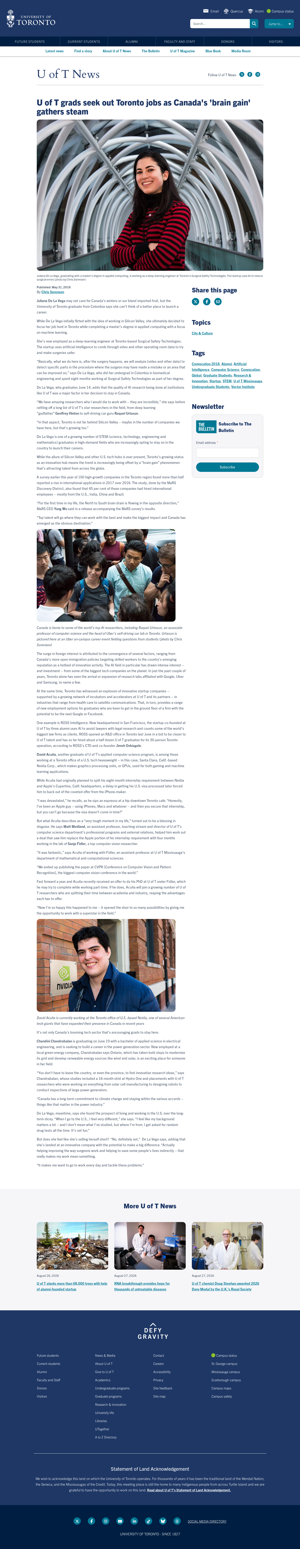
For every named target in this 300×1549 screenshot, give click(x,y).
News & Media (105, 1355)
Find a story (83, 51)
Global (196, 375)
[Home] (31, 18)
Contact (158, 1355)
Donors (227, 41)
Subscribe (227, 467)
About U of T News (117, 51)
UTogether (102, 1429)
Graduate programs (108, 1396)
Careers (158, 1363)
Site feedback (162, 1388)
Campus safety (221, 1396)
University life (104, 1412)
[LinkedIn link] (134, 1521)
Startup (215, 381)
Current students (84, 41)
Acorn (259, 11)
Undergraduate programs (112, 1388)
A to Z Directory (106, 1437)
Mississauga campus (225, 1372)
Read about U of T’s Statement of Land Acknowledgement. (189, 1490)
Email (214, 11)
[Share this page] (218, 301)
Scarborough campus (226, 1380)
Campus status (283, 11)
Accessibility (162, 1372)
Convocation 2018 (206, 364)
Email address (206, 442)
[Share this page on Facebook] (206, 301)
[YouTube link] (120, 1521)
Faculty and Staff (179, 41)
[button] (279, 23)
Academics (102, 1380)
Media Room (241, 51)
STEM (227, 381)
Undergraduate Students (210, 386)
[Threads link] (177, 1521)
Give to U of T (104, 1372)
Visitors (276, 41)
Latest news (55, 51)
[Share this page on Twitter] (195, 301)
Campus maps (221, 1388)
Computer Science (225, 369)
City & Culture (202, 333)
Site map (159, 1396)
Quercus (237, 11)
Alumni (132, 41)
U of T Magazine (182, 51)
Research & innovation (110, 1404)
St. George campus (224, 1363)
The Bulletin (151, 51)
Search (254, 23)
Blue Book (213, 51)
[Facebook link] (249, 74)
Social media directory (207, 1521)
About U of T (104, 1363)
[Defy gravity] (153, 1330)
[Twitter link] (241, 74)
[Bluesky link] (163, 1521)
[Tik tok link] (148, 1521)
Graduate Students (217, 375)
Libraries (101, 1421)
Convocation (250, 369)
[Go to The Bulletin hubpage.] (206, 426)
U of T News (68, 74)
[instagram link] (257, 74)
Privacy (158, 1380)
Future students (30, 41)
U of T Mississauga (247, 381)
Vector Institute (243, 386)
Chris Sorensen (52, 292)
